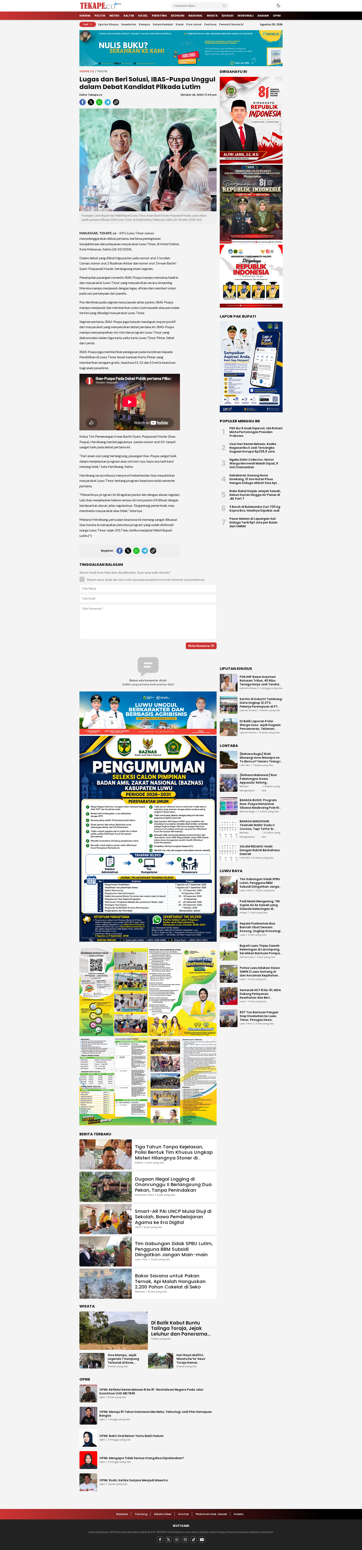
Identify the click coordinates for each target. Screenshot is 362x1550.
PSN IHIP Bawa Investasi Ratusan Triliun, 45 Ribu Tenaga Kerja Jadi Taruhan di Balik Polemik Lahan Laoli (260, 682)
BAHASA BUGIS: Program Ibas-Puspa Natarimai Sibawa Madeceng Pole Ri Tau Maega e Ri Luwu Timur (260, 806)
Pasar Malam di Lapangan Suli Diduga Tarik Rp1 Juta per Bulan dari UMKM (253, 522)
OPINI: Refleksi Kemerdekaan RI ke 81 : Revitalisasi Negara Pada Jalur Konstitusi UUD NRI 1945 (151, 1391)
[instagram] (185, 1539)
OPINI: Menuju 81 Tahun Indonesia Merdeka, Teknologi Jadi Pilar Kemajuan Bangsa (155, 1414)
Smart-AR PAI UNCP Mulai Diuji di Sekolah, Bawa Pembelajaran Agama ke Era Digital (173, 1217)
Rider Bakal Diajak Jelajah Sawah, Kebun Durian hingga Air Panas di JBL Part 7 (255, 495)
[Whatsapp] (177, 1539)
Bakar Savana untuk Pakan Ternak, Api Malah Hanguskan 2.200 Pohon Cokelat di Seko (170, 1281)
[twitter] (91, 102)
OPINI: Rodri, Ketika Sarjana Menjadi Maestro (133, 1480)
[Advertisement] (200, 290)
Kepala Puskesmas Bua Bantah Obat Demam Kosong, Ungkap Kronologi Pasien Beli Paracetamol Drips (260, 931)
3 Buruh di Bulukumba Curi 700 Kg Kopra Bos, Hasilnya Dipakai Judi (254, 509)
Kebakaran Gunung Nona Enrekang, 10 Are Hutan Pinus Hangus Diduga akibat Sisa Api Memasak (253, 481)
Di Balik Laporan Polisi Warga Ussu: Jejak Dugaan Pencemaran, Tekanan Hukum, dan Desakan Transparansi (260, 728)
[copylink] (116, 102)
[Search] (224, 6)
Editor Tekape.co (90, 95)
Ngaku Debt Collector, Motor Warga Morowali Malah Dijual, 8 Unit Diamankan (253, 463)
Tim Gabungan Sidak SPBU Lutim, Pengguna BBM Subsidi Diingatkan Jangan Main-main (174, 1249)
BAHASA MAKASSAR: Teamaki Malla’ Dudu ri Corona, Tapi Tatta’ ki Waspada (257, 827)
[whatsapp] (99, 102)
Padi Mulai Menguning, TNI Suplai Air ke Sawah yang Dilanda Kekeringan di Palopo (260, 907)
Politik (102, 71)
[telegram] (108, 102)
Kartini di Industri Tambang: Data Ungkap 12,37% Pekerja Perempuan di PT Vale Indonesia (261, 704)
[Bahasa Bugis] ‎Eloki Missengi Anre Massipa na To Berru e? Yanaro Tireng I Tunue (260, 759)
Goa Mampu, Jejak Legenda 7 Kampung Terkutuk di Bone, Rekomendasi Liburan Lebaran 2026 (124, 1362)
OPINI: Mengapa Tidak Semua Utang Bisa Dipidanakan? (141, 1458)
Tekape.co (86, 71)
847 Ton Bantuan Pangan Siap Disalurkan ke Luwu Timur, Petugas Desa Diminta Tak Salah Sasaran (260, 1018)
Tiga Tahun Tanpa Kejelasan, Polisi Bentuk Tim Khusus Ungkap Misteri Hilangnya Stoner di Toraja (174, 1155)
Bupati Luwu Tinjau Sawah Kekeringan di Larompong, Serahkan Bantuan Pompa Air (260, 951)
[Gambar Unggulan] (148, 159)
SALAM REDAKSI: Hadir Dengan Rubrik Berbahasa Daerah (260, 850)
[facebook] (82, 102)
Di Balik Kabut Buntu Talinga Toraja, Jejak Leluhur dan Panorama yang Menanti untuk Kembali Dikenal (179, 1334)
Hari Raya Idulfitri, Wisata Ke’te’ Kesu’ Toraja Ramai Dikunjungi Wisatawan (193, 1360)
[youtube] (202, 1539)
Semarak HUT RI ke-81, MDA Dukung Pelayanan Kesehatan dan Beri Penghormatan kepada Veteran (260, 997)
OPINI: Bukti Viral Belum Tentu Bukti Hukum (131, 1436)
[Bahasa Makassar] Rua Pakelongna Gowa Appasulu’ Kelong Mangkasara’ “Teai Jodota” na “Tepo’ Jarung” (261, 782)
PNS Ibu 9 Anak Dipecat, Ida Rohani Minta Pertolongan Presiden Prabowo (256, 432)
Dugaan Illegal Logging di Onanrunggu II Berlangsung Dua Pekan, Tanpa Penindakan (173, 1184)
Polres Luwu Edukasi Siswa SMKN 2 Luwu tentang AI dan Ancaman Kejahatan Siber (260, 973)
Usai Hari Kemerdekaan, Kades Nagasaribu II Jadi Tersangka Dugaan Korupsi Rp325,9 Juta (252, 448)
